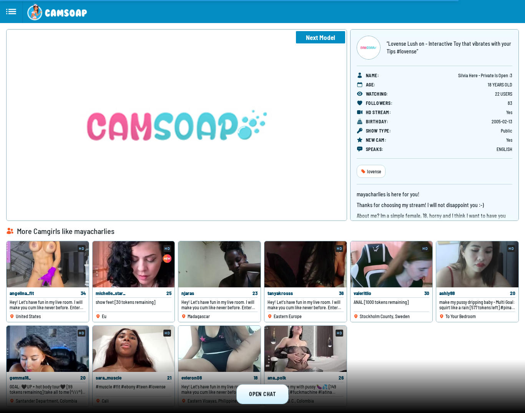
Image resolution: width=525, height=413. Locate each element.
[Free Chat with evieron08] (219, 349)
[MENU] (11, 11)
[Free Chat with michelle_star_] (134, 264)
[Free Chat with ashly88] (477, 264)
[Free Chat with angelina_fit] (48, 264)
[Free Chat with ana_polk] (305, 349)
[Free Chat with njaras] (219, 264)
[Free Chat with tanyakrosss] (305, 264)
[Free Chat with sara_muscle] (134, 349)
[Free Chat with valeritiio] (392, 264)
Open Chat (262, 394)
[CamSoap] (57, 11)
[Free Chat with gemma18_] (48, 349)
